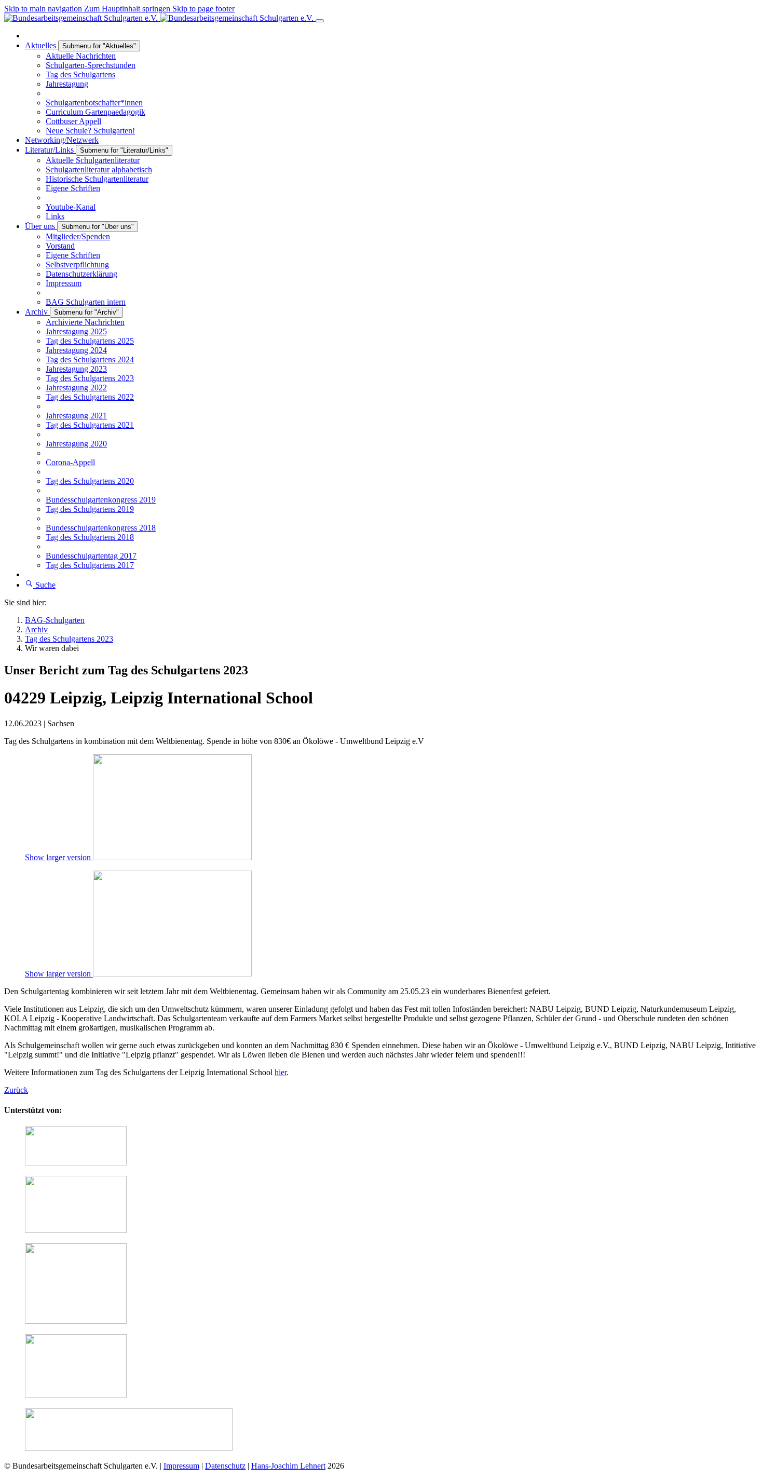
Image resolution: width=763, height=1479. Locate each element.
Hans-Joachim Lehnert (288, 1465)
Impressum (181, 1465)
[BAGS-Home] (160, 17)
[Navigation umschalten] (320, 20)
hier (281, 1072)
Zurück (16, 1089)
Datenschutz (225, 1465)
